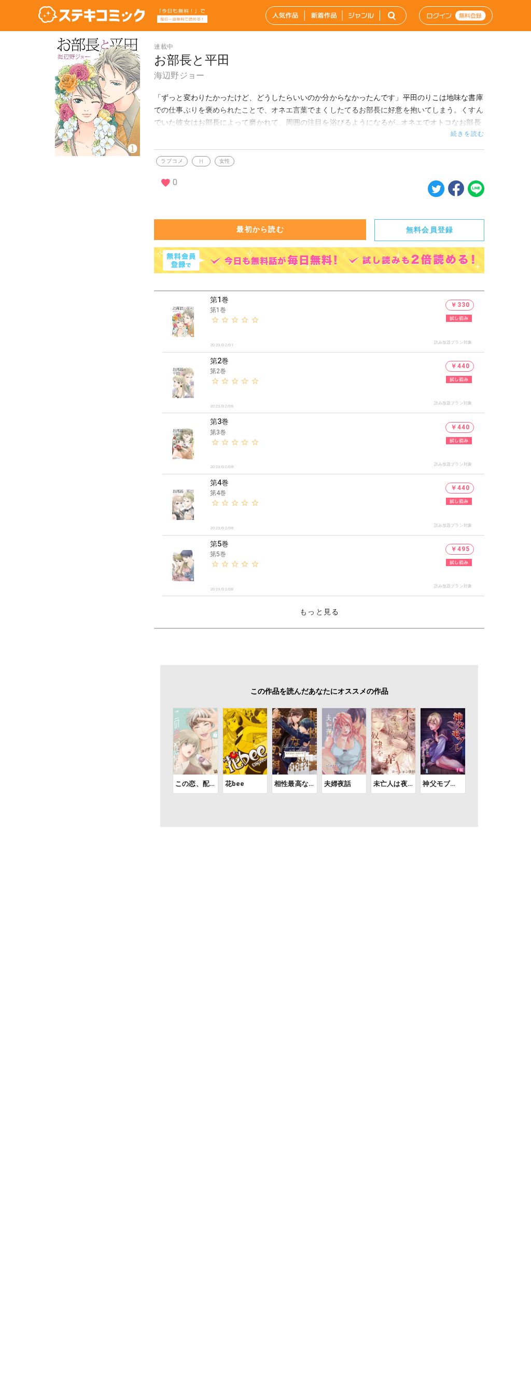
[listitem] (323, 322)
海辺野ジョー (179, 75)
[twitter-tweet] (436, 194)
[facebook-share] (456, 188)
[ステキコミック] (91, 15)
